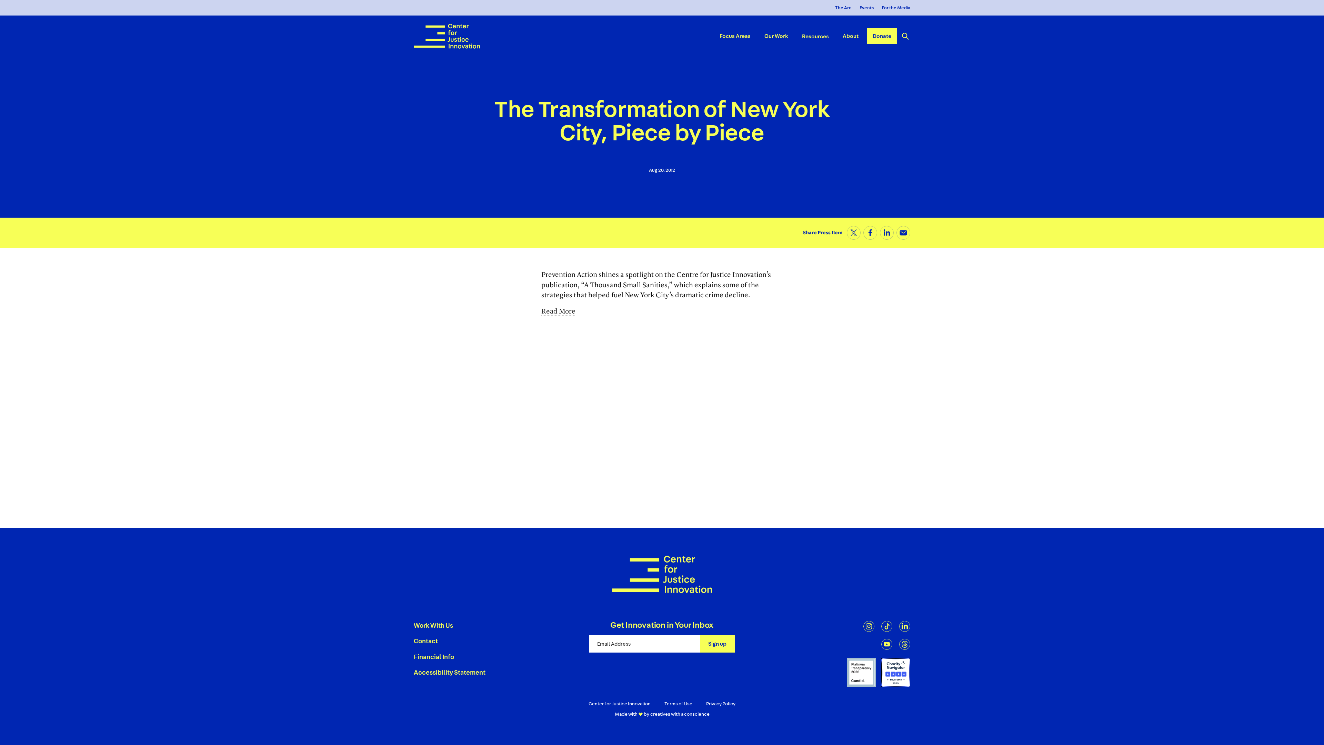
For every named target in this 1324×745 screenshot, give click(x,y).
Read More (558, 311)
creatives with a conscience (680, 714)
